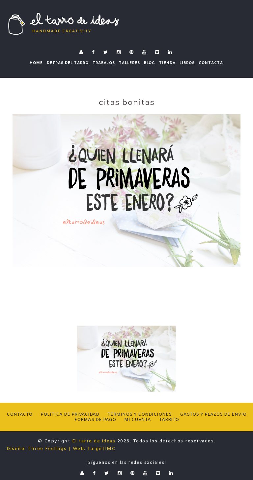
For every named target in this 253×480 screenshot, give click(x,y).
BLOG (149, 63)
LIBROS (187, 63)
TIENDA (167, 63)
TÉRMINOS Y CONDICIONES (139, 414)
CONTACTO (19, 414)
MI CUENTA (137, 420)
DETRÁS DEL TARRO (68, 63)
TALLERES (129, 63)
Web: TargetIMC (94, 449)
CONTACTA (211, 63)
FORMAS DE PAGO (95, 420)
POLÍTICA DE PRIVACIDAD (70, 414)
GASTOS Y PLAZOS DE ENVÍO (213, 414)
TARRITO (169, 420)
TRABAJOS (104, 63)
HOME (36, 63)
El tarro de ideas (94, 441)
